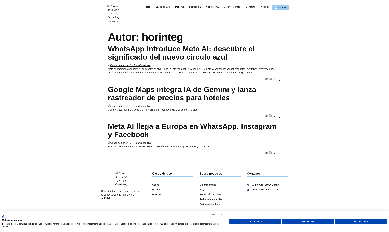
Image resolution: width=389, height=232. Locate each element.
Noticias (265, 6)
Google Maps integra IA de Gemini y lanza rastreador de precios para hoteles (182, 93)
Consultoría (212, 6)
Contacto (250, 6)
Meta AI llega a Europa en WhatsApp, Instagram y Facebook (192, 130)
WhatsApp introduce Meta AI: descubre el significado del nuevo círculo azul (181, 53)
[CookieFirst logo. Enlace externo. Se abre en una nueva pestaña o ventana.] (3, 216)
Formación (195, 6)
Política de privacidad (216, 214)
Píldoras (179, 6)
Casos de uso (162, 6)
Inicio (147, 6)
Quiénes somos (232, 6)
